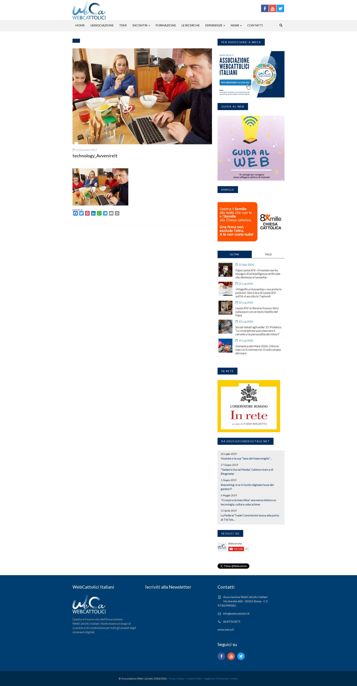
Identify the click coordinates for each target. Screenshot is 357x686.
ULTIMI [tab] (234, 254)
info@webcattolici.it (236, 613)
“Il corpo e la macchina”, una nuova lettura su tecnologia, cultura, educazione (248, 502)
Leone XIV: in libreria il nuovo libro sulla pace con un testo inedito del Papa (257, 311)
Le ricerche (190, 25)
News (235, 25)
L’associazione (102, 25)
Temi (123, 25)
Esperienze (213, 25)
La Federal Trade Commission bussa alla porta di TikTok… (250, 517)
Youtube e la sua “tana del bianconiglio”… (246, 458)
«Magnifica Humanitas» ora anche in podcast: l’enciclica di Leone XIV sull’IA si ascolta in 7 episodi (258, 292)
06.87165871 (231, 621)
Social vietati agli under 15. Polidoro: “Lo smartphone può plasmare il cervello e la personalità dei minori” (258, 330)
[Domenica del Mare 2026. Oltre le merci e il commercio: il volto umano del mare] (225, 346)
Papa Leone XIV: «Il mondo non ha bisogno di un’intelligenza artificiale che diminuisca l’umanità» (257, 273)
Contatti (255, 25)
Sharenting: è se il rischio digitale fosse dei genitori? (247, 487)
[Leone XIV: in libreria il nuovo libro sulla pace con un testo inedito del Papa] (225, 308)
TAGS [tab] (268, 254)
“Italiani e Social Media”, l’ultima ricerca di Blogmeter (247, 471)
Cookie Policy (194, 678)
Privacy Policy (176, 678)
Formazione (166, 25)
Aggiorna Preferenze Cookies (221, 678)
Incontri (139, 25)
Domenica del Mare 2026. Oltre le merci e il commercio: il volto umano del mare (258, 349)
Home (80, 25)
